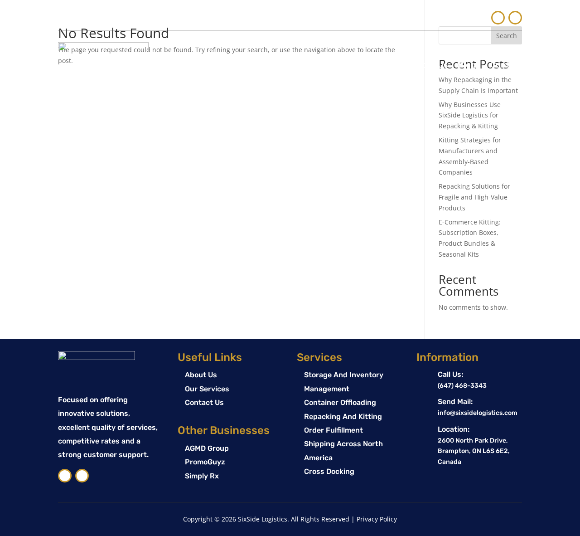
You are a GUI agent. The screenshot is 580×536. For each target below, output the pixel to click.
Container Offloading (340, 402)
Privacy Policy (377, 519)
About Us (430, 65)
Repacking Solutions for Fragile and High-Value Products (474, 197)
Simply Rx (202, 476)
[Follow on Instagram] (515, 17)
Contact (506, 65)
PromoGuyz (205, 462)
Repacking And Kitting (343, 416)
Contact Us (204, 402)
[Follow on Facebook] (498, 17)
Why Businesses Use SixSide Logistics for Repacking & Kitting (470, 115)
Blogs (469, 65)
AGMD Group (207, 448)
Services (376, 65)
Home (337, 65)
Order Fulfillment (333, 430)
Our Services (207, 389)
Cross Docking (329, 471)
